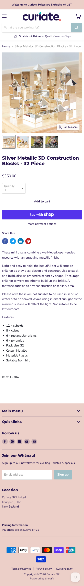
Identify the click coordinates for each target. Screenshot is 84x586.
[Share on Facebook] (5, 241)
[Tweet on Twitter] (13, 241)
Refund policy (43, 569)
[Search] (76, 27)
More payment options (42, 224)
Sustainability (64, 569)
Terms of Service (21, 569)
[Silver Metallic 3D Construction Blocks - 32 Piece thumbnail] (8, 141)
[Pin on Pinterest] (28, 241)
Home (6, 46)
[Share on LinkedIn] (21, 241)
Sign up (63, 474)
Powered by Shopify (42, 578)
